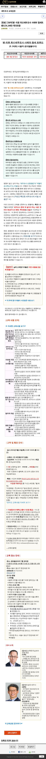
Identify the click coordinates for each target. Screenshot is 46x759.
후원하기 (41, 7)
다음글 (42, 16)
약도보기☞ (11, 573)
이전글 (3, 16)
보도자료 (23, 7)
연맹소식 (13, 7)
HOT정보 (4, 7)
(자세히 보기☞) (18, 621)
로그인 (12, 747)
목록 (41, 33)
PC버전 (21, 747)
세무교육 (32, 7)
